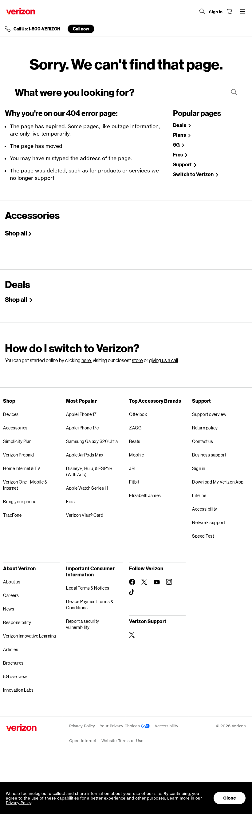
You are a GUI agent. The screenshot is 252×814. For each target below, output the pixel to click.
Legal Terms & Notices (87, 588)
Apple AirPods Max (85, 454)
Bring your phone (19, 501)
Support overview (209, 414)
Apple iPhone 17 (81, 414)
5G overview (15, 676)
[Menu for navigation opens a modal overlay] (243, 11)
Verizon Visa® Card (84, 515)
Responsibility (17, 622)
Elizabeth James (145, 495)
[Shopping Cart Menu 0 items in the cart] (229, 11)
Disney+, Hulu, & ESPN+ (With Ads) (89, 471)
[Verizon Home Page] (20, 11)
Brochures (13, 663)
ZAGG (135, 427)
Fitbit (134, 481)
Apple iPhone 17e (82, 427)
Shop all (16, 233)
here (86, 360)
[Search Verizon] (202, 11)
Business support (209, 454)
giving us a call (163, 360)
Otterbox (138, 414)
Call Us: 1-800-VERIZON (37, 29)
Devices (11, 414)
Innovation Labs (18, 690)
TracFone (12, 515)
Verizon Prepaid (18, 454)
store (137, 360)
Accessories (15, 427)
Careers (11, 595)
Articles (10, 649)
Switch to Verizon (194, 174)
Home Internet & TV (21, 468)
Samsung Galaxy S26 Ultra (92, 441)
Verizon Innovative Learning (29, 635)
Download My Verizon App (218, 481)
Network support (208, 522)
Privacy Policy (82, 726)
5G (177, 145)
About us (11, 581)
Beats (134, 441)
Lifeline (199, 495)
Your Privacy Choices (120, 726)
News (8, 608)
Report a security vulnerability (82, 624)
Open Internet (82, 740)
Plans (180, 135)
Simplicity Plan (17, 441)
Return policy (205, 427)
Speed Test (203, 536)
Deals (180, 125)
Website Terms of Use (122, 740)
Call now (81, 28)
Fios (178, 154)
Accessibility (204, 509)
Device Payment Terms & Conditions (89, 604)
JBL (133, 468)
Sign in (198, 468)
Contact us (202, 441)
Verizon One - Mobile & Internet (25, 485)
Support (183, 164)
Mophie (136, 454)
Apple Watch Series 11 (87, 488)
